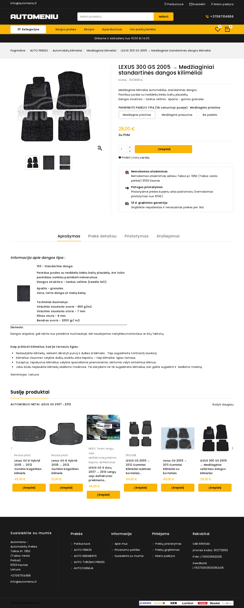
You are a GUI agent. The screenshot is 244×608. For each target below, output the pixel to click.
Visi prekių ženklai (143, 29)
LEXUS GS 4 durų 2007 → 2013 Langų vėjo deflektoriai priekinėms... (102, 474)
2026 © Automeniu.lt (24, 603)
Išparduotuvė (112, 29)
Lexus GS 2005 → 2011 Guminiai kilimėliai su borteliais (175, 467)
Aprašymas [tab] (69, 236)
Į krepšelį (163, 149)
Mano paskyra (165, 556)
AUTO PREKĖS (82, 550)
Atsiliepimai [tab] (168, 236)
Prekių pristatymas (168, 544)
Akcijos (89, 29)
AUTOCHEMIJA (83, 568)
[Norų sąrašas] (217, 29)
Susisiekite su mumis (31, 533)
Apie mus (121, 544)
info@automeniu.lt (23, 3)
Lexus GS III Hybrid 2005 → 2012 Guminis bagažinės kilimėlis (28, 467)
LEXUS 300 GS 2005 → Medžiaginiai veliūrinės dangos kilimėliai (213, 467)
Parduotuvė (81, 544)
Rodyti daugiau (223, 404)
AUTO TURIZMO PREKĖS (89, 562)
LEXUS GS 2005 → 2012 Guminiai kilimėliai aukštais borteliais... (138, 467)
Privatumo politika (127, 550)
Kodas (123, 80)
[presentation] (11, 448)
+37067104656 (222, 16)
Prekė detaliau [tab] (102, 236)
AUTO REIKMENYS (85, 556)
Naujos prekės (65, 29)
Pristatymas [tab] (137, 236)
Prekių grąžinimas (167, 550)
